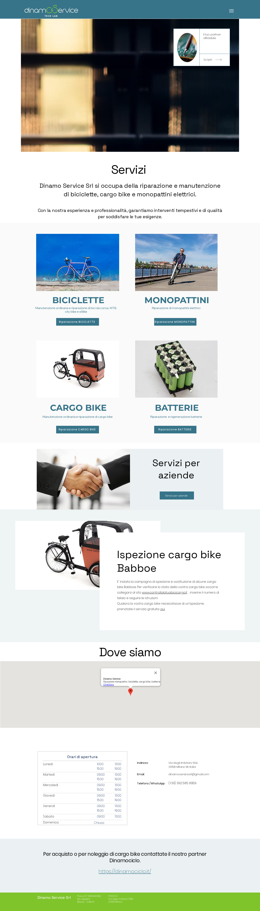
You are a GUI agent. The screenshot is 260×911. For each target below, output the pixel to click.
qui (162, 609)
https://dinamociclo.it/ (125, 871)
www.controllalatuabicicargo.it (164, 592)
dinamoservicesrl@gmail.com (188, 774)
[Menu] (222, 10)
